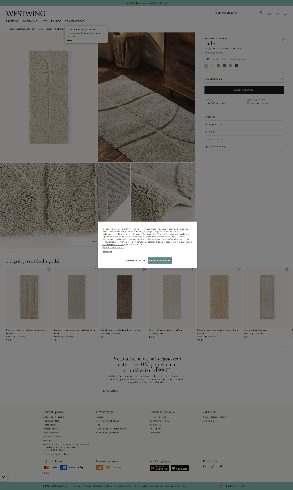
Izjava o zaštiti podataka (113, 248)
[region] (147, 245)
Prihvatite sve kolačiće (159, 260)
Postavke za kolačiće (135, 260)
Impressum (107, 251)
